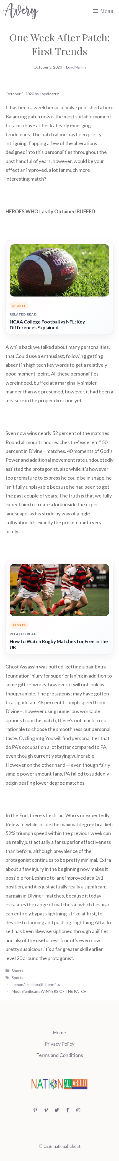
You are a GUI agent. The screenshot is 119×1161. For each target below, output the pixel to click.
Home (59, 1032)
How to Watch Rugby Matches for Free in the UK (59, 644)
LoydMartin (76, 67)
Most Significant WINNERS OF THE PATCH (49, 991)
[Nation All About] (20, 11)
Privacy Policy (59, 1044)
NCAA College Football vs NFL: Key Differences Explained (47, 325)
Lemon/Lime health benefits (36, 984)
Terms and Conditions (59, 1055)
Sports (17, 970)
